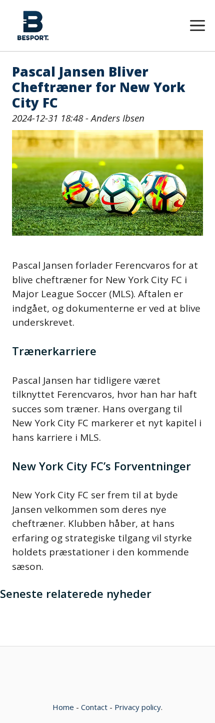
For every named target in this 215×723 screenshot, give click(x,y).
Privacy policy (137, 707)
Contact (94, 707)
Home (63, 707)
